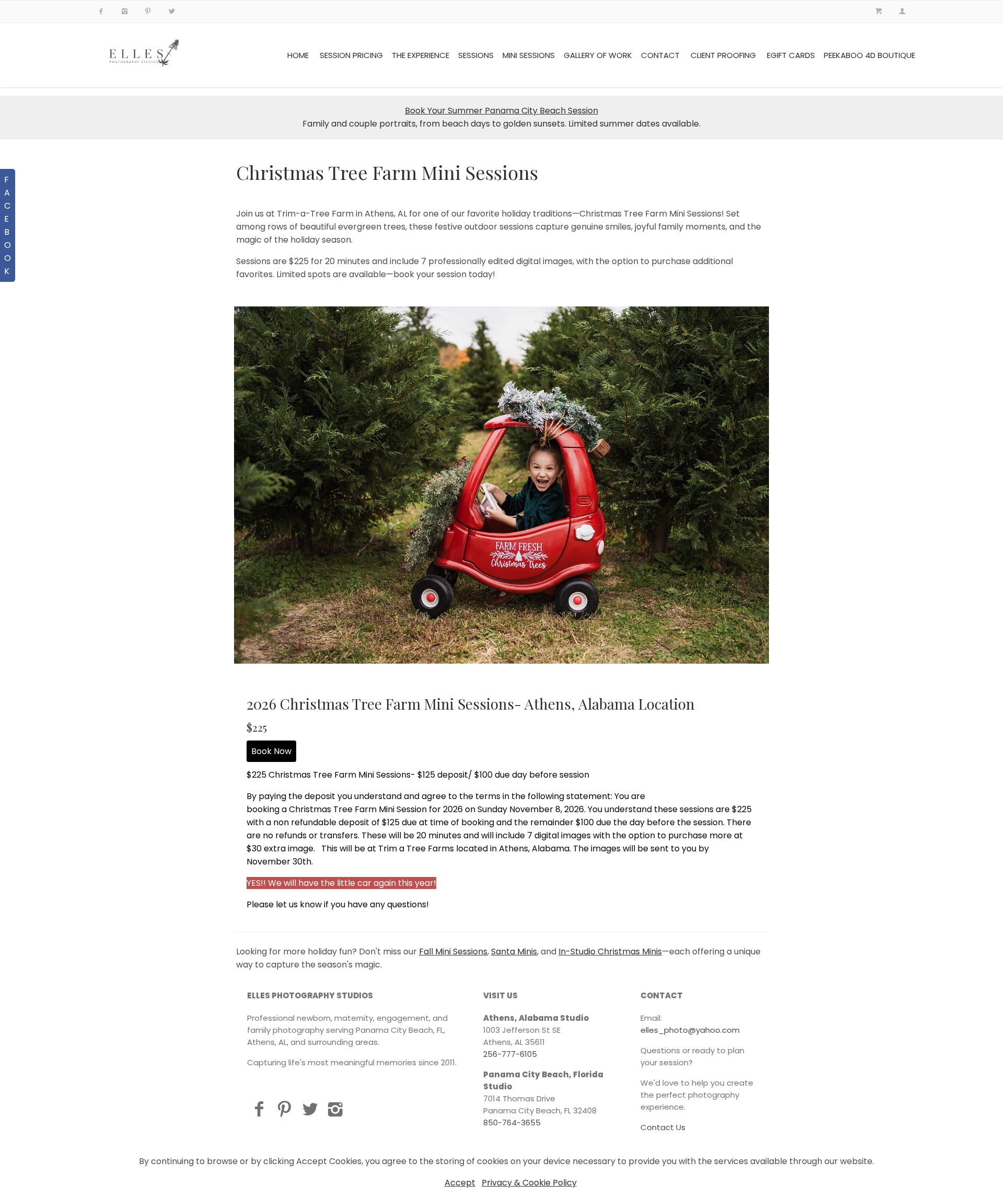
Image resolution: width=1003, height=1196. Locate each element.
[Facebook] (259, 1109)
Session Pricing (351, 55)
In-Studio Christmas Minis (610, 952)
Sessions (476, 55)
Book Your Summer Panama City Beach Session (501, 111)
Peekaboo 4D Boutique (869, 55)
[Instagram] (335, 1109)
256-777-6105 (510, 1054)
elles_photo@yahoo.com (690, 1029)
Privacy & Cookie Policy (529, 1183)
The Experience (420, 55)
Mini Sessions (529, 55)
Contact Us (662, 1127)
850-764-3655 (512, 1122)
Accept (460, 1183)
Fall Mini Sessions (453, 952)
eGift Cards (791, 55)
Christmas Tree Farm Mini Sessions (387, 172)
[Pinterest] (284, 1109)
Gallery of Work (598, 55)
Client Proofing (723, 55)
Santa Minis (514, 952)
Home (298, 55)
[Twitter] (310, 1109)
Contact (660, 55)
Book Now (271, 751)
